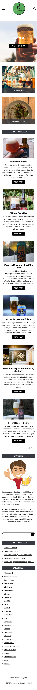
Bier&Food (8, 583)
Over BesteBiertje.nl (18, 678)
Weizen (7, 660)
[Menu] (3, 9)
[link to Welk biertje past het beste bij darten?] (18, 355)
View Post (18, 182)
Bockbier (7, 601)
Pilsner (7, 629)
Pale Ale (7, 625)
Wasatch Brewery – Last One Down (18, 555)
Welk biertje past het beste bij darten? (19, 562)
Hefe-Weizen (9, 615)
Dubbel (7, 608)
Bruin (6, 604)
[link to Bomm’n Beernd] (18, 148)
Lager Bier (8, 622)
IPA (5, 618)
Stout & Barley (10, 650)
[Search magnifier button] (32, 534)
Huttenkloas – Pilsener (18, 423)
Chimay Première (19, 213)
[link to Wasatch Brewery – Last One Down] (18, 251)
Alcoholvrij (8, 573)
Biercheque (8, 590)
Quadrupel (8, 632)
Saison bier (8, 639)
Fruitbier (7, 611)
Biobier (7, 594)
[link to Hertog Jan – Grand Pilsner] (18, 305)
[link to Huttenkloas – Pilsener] (18, 409)
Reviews (7, 636)
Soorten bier (9, 643)
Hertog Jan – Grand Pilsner (18, 319)
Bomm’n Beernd (18, 161)
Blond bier (8, 597)
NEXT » (30, 448)
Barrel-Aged (9, 580)
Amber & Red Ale (10, 577)
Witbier (7, 664)
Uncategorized (10, 657)
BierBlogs (8, 587)
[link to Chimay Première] (18, 199)
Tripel (6, 653)
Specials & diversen (12, 646)
